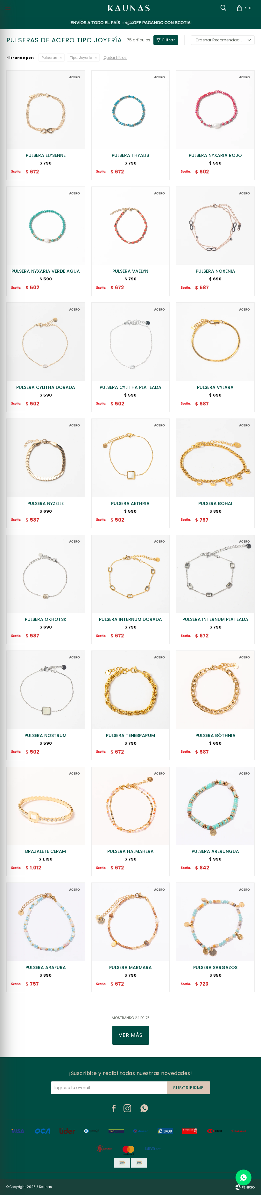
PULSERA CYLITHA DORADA (45, 387)
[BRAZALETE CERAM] (45, 806)
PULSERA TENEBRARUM (130, 735)
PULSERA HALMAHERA (130, 851)
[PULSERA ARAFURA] (45, 921)
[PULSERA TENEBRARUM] (130, 689)
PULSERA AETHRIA (130, 503)
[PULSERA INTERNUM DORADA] (130, 574)
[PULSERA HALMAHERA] (130, 806)
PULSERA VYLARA (215, 387)
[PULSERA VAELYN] (130, 225)
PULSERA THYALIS (130, 155)
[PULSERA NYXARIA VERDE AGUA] (45, 225)
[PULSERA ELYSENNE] (45, 109)
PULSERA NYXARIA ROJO (215, 155)
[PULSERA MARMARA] (130, 921)
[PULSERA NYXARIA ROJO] (215, 109)
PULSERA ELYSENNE (46, 155)
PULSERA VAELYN (130, 271)
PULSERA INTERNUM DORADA (130, 619)
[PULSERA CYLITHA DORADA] (45, 341)
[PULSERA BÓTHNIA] (215, 689)
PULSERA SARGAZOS (215, 967)
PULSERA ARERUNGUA (215, 851)
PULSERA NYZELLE (45, 503)
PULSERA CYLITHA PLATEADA (130, 387)
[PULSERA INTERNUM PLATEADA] (215, 574)
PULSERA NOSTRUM (46, 735)
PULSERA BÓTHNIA (215, 735)
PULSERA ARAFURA (45, 967)
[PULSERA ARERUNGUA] (215, 806)
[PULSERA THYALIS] (130, 109)
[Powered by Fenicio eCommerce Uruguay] (245, 1187)
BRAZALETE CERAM (45, 851)
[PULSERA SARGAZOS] (215, 921)
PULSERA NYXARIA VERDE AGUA (45, 271)
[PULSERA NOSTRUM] (45, 689)
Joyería (81, 57)
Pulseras (49, 57)
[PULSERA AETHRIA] (130, 457)
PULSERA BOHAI (215, 503)
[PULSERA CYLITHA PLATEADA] (130, 341)
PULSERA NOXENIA (215, 271)
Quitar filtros (115, 57)
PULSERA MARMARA (130, 967)
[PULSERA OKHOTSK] (45, 574)
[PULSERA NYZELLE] (45, 457)
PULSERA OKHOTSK (46, 619)
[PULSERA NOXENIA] (215, 225)
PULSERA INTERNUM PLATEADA (215, 619)
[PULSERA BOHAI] (215, 457)
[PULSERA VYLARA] (215, 341)
